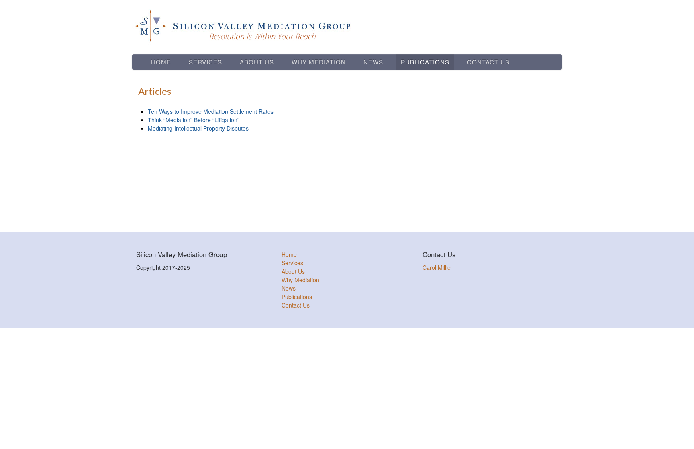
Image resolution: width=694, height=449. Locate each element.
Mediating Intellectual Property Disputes (198, 128)
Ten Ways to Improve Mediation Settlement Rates (211, 111)
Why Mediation (319, 61)
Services (205, 61)
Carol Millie (437, 267)
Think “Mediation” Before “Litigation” (193, 120)
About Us (257, 61)
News (373, 61)
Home (161, 61)
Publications (425, 61)
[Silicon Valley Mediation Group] (347, 26)
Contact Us (488, 61)
